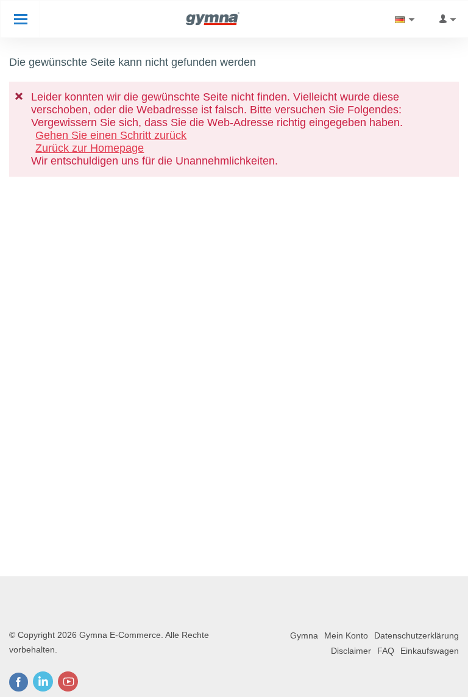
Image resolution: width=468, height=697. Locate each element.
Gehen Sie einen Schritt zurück (110, 135)
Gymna (304, 635)
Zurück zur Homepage (89, 148)
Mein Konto (346, 635)
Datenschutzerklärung (416, 635)
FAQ (385, 651)
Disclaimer (351, 651)
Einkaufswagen (429, 651)
